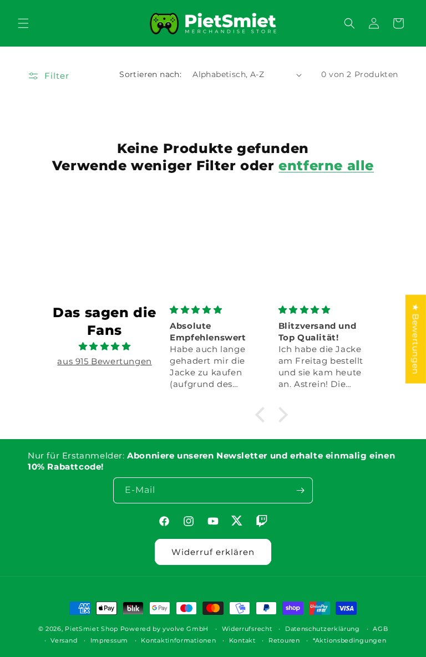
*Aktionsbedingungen (349, 640)
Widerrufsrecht (247, 629)
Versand (63, 640)
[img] (104, 346)
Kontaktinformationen (178, 640)
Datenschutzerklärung (322, 629)
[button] (23, 23)
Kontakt (242, 640)
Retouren (284, 640)
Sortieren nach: (150, 74)
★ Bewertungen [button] (415, 338)
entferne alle (326, 165)
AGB (380, 629)
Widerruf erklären (213, 552)
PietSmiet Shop (91, 629)
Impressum (109, 640)
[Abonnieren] (300, 490)
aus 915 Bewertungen (104, 361)
